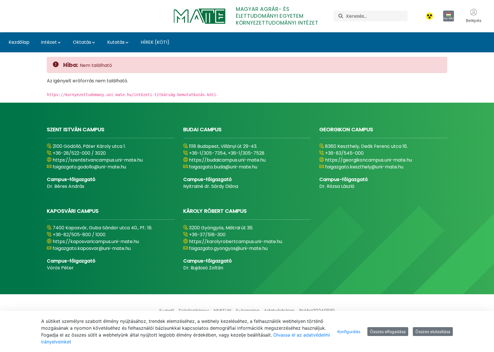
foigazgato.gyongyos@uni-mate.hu (228, 248)
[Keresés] (340, 16)
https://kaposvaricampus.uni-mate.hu (96, 241)
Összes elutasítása (432, 331)
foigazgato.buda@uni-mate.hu (223, 167)
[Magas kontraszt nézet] (429, 16)
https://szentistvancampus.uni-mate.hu (98, 160)
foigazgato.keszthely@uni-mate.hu (364, 167)
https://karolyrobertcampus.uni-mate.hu (235, 241)
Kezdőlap (19, 42)
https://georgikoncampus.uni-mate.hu (368, 160)
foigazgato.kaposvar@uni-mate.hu (92, 248)
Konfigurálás (348, 331)
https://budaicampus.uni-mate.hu (227, 160)
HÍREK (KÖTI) (155, 42)
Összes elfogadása (388, 331)
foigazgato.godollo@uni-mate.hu (89, 167)
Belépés (473, 20)
